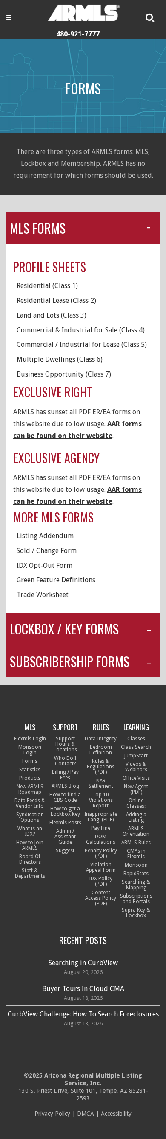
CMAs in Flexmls (136, 854)
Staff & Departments (30, 873)
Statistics (29, 770)
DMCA (85, 1113)
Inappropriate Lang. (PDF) (100, 817)
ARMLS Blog (65, 786)
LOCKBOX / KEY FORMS (64, 628)
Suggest (65, 851)
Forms (29, 761)
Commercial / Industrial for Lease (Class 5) (82, 345)
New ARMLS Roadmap (30, 789)
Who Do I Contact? (65, 761)
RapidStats (136, 874)
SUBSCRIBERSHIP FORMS (69, 661)
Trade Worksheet (43, 595)
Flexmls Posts (65, 823)
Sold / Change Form (47, 551)
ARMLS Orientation (136, 831)
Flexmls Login (30, 739)
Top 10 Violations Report (101, 800)
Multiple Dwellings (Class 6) (60, 359)
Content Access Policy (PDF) (100, 898)
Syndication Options (30, 817)
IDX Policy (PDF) (100, 881)
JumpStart (136, 756)
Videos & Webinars (136, 767)
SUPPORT (65, 727)
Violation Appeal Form (101, 867)
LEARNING (136, 727)
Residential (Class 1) (47, 286)
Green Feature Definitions (56, 580)
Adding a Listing (136, 817)
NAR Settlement (101, 783)
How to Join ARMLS (29, 845)
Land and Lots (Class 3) (51, 315)
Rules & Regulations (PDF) (100, 766)
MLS (30, 727)
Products (29, 778)
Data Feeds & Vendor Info (29, 803)
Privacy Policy (52, 1113)
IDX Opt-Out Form (44, 565)
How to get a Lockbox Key (65, 811)
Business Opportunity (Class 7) (64, 374)
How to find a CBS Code (65, 797)
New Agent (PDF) (136, 789)
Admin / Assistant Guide (65, 836)
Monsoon (136, 865)
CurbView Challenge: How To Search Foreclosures (83, 1014)
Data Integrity (101, 739)
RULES (101, 727)
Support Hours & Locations (65, 744)
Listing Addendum (45, 536)
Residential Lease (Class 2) (56, 300)
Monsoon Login (29, 750)
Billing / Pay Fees (65, 775)
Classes (136, 739)
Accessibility (116, 1113)
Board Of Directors (30, 859)
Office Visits (136, 778)
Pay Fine (100, 828)
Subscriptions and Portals (136, 898)
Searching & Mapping (136, 885)
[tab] (83, 228)
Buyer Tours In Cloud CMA (83, 989)
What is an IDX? (29, 831)
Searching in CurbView (83, 963)
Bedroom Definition (100, 750)
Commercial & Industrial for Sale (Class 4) (81, 330)
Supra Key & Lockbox (136, 912)
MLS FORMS (38, 227)
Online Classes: (136, 803)
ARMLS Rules (136, 843)
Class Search (136, 747)
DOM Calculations (100, 839)
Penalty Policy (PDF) (101, 853)
